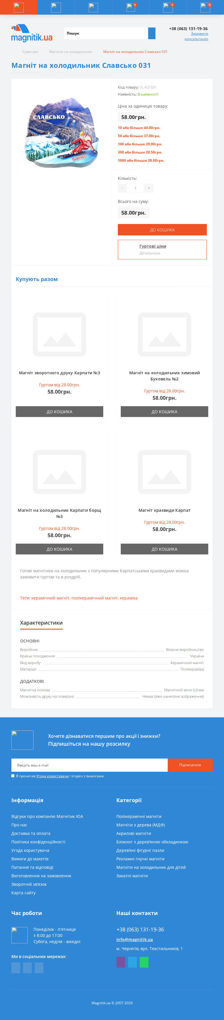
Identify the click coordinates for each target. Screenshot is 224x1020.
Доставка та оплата (30, 833)
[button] (93, 7)
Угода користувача (52, 775)
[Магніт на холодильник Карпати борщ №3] (59, 471)
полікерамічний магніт (94, 598)
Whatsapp (144, 962)
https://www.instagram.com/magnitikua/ (39, 967)
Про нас (19, 825)
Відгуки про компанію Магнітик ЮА (47, 816)
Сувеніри (30, 51)
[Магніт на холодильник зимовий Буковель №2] (164, 334)
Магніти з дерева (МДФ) (140, 825)
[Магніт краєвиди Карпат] (164, 471)
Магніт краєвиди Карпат (165, 510)
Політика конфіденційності (38, 842)
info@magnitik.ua (134, 939)
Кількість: (127, 178)
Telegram (132, 962)
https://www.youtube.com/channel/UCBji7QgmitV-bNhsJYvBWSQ (27, 967)
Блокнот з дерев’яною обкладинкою (152, 842)
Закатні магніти (132, 875)
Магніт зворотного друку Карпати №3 (59, 372)
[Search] (151, 33)
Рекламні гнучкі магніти (140, 859)
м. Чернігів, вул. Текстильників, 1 (149, 948)
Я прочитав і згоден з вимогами (60, 775)
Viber (120, 962)
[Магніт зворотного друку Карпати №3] (59, 334)
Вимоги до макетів (29, 859)
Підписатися (190, 764)
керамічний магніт (50, 598)
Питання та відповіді (32, 867)
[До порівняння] (101, 310)
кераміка (129, 598)
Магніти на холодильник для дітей (151, 867)
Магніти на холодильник (70, 51)
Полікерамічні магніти (139, 816)
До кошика (162, 229)
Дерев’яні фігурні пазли (140, 850)
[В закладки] (101, 301)
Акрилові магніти (133, 833)
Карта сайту (23, 892)
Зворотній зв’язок (29, 884)
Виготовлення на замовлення (41, 875)
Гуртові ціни (152, 246)
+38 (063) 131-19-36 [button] (140, 929)
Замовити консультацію (196, 36)
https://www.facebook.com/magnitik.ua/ (15, 967)
